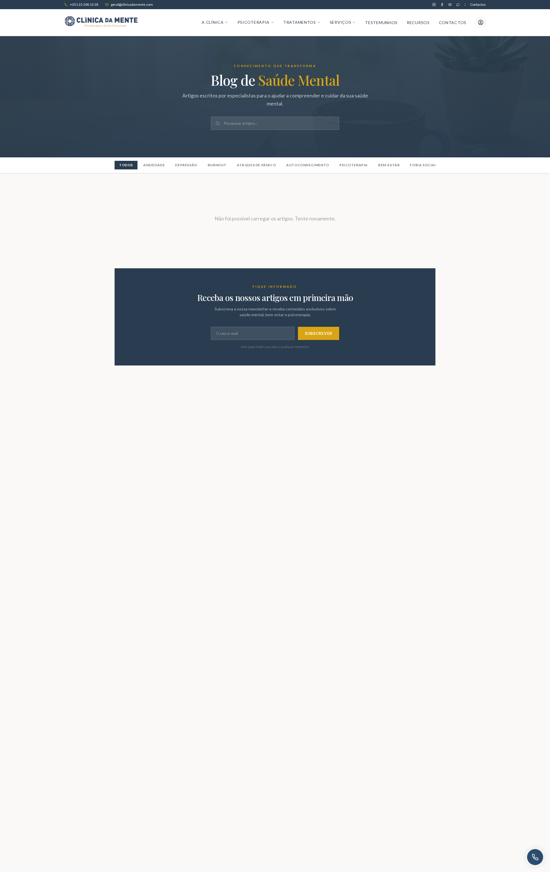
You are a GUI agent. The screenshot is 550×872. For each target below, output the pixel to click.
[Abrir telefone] (535, 857)
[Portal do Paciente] (481, 22)
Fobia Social (423, 165)
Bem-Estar (389, 165)
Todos (126, 165)
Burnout (217, 165)
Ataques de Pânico (256, 165)
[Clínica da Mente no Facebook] (442, 4)
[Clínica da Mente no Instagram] (434, 4)
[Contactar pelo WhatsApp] (458, 4)
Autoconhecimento (307, 165)
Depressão (186, 165)
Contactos (478, 4)
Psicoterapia (353, 165)
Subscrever (318, 333)
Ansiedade (154, 165)
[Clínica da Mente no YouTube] (450, 4)
